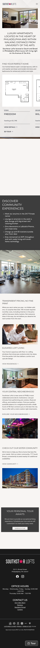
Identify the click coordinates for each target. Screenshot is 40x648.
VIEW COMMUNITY (9, 464)
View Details (9, 127)
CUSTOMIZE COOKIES (10, 626)
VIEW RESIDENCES (9, 364)
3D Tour (7, 132)
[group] (17, 104)
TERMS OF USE (27, 626)
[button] (37, 3)
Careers (20, 610)
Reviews (20, 605)
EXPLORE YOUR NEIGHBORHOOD (15, 414)
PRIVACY (19, 626)
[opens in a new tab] (17, 577)
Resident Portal (20, 607)
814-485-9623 (20, 603)
